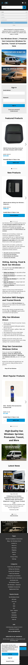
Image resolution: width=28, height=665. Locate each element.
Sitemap (14, 559)
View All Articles (14, 515)
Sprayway (14, 615)
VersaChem (14, 617)
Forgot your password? (14, 109)
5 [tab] (16, 168)
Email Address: (7, 90)
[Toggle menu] (2, 3)
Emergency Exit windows (14, 575)
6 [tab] (17, 221)
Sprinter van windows (15, 227)
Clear (14, 25)
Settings (10, 654)
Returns (14, 552)
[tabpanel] (14, 144)
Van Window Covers (14, 582)
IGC (14, 608)
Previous (1, 144)
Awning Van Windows (14, 571)
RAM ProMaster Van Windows (11, 256)
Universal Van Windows (9, 257)
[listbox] (14, 12)
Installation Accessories (14, 587)
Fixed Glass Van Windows (14, 566)
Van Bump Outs (14, 580)
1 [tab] (11, 168)
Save (14, 22)
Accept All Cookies (10, 661)
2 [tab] (12, 168)
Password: (5, 97)
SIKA (14, 606)
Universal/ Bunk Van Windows (14, 578)
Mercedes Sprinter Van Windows (12, 252)
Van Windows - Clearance (14, 584)
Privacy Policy (14, 556)
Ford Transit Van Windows (10, 254)
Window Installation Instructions (14, 539)
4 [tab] (15, 168)
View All (14, 619)
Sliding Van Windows (14, 569)
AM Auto (14, 599)
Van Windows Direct (14, 597)
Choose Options (14, 215)
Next (25, 144)
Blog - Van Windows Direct (14, 541)
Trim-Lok (14, 601)
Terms (14, 554)
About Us (14, 545)
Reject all (10, 658)
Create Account (14, 111)
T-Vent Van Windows (14, 573)
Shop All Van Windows (10, 368)
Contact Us (14, 543)
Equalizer (14, 612)
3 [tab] (13, 221)
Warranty (14, 547)
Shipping (14, 550)
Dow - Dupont (14, 610)
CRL (14, 603)
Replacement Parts (14, 589)
